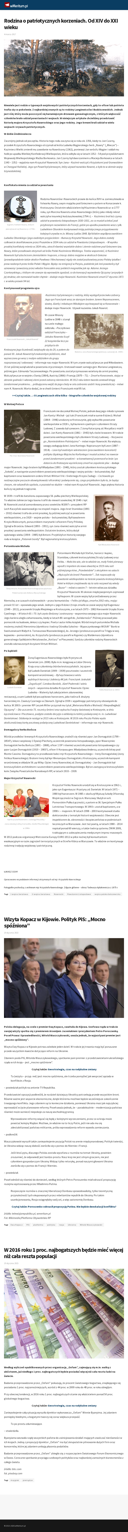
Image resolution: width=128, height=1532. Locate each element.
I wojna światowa (19, 894)
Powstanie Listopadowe (79, 894)
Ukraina (72, 1225)
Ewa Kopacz (17, 1225)
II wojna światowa (41, 894)
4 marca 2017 (10, 34)
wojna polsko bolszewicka (107, 894)
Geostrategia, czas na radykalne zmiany (72, 1069)
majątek (15, 1480)
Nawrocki (59, 894)
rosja (61, 1225)
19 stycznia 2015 (11, 932)
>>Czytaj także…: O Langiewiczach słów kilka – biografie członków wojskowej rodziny (64, 395)
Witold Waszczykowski (91, 1225)
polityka (51, 1225)
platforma (38, 1225)
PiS (28, 1225)
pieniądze (28, 1480)
